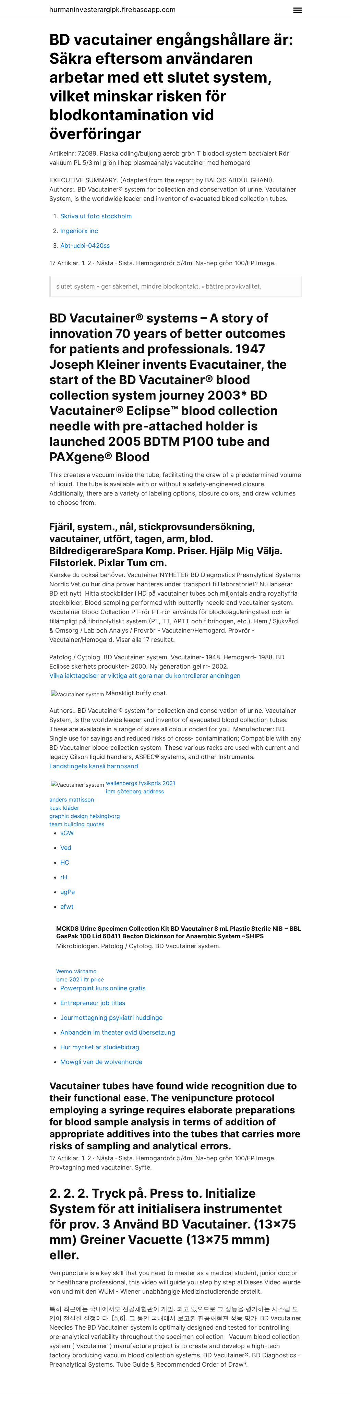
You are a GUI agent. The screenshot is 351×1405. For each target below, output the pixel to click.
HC (64, 862)
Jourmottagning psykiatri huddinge (111, 1017)
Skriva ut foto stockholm (96, 216)
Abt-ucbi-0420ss (85, 245)
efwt (67, 906)
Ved (65, 847)
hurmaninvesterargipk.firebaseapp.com (112, 9)
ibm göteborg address (135, 791)
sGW (67, 832)
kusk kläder (64, 807)
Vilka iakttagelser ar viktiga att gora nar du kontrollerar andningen (145, 675)
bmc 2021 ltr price (80, 979)
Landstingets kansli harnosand (93, 766)
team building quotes (76, 824)
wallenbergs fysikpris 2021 (140, 783)
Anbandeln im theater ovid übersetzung (117, 1032)
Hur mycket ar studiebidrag (99, 1047)
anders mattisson (71, 799)
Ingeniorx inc (79, 230)
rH (63, 877)
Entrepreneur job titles (92, 1002)
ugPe (67, 891)
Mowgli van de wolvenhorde (101, 1061)
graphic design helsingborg (84, 816)
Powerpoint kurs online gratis (102, 988)
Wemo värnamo (76, 971)
